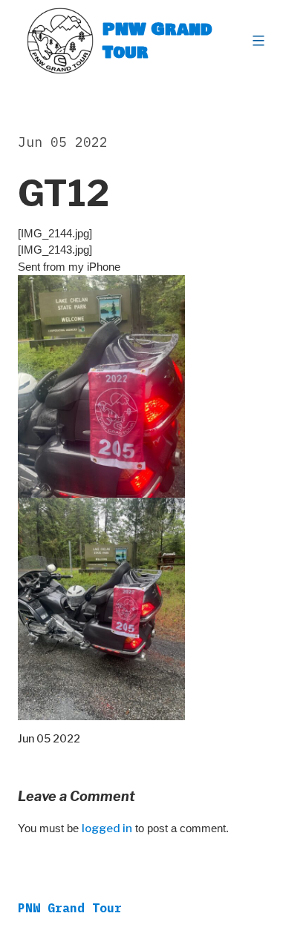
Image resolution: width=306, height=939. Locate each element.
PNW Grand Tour (157, 40)
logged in (107, 828)
